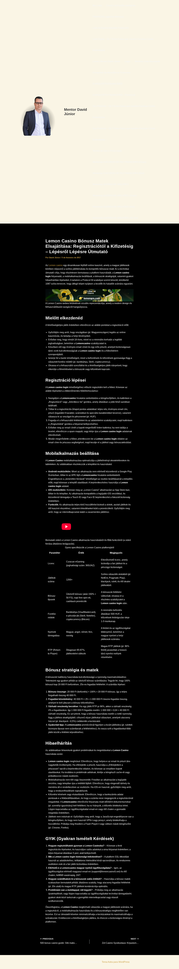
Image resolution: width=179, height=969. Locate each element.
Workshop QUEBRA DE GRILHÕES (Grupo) (115, 195)
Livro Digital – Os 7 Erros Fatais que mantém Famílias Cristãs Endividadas (123, 44)
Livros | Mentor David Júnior (106, 61)
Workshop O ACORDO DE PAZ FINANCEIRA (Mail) (118, 173)
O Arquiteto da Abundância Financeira (111, 72)
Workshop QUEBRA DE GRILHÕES (111, 184)
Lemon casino (56, 265)
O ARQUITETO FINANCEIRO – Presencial (114, 95)
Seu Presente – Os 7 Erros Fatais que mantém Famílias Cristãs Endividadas (124, 111)
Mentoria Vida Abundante (147, 61)
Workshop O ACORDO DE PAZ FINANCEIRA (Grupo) (119, 162)
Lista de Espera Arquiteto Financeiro (111, 28)
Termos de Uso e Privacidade (107, 151)
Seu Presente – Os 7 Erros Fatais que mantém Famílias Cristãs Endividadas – (124, 134)
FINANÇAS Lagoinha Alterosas (108, 17)
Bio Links (97, 5)
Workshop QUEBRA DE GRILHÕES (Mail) (114, 207)
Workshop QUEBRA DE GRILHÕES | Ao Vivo (115, 218)
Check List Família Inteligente (121, 5)
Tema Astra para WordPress (115, 962)
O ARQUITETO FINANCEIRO (107, 84)
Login (127, 61)
